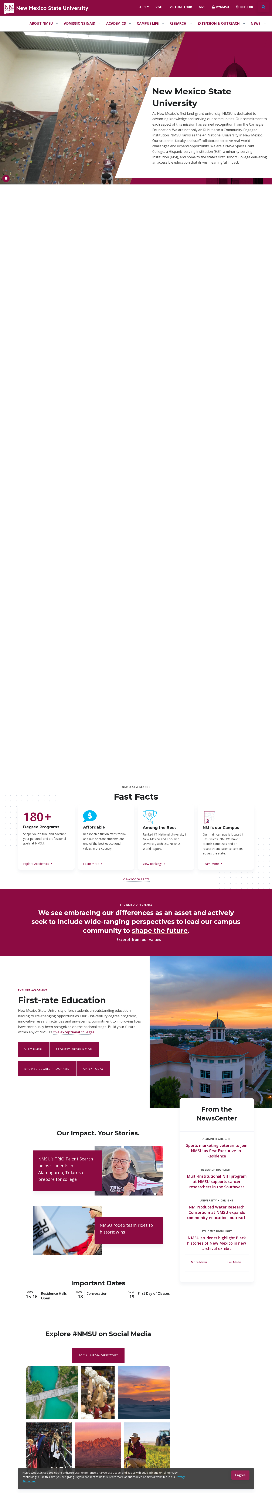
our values (151, 939)
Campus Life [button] (148, 23)
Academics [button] (116, 23)
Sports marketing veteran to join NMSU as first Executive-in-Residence (216, 1151)
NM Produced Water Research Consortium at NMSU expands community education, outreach (216, 1212)
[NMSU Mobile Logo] (46, 8)
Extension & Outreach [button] (218, 23)
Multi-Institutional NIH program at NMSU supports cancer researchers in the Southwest (217, 1181)
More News (199, 1262)
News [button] (255, 23)
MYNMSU (222, 7)
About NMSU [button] (41, 23)
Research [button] (178, 23)
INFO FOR (246, 7)
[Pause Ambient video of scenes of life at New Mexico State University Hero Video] (6, 178)
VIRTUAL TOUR (181, 7)
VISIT (159, 7)
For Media (234, 1262)
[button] (136, 879)
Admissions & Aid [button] (79, 23)
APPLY (144, 7)
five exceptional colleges (73, 1032)
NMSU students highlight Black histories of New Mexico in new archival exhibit (216, 1243)
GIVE (202, 7)
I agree (240, 1475)
